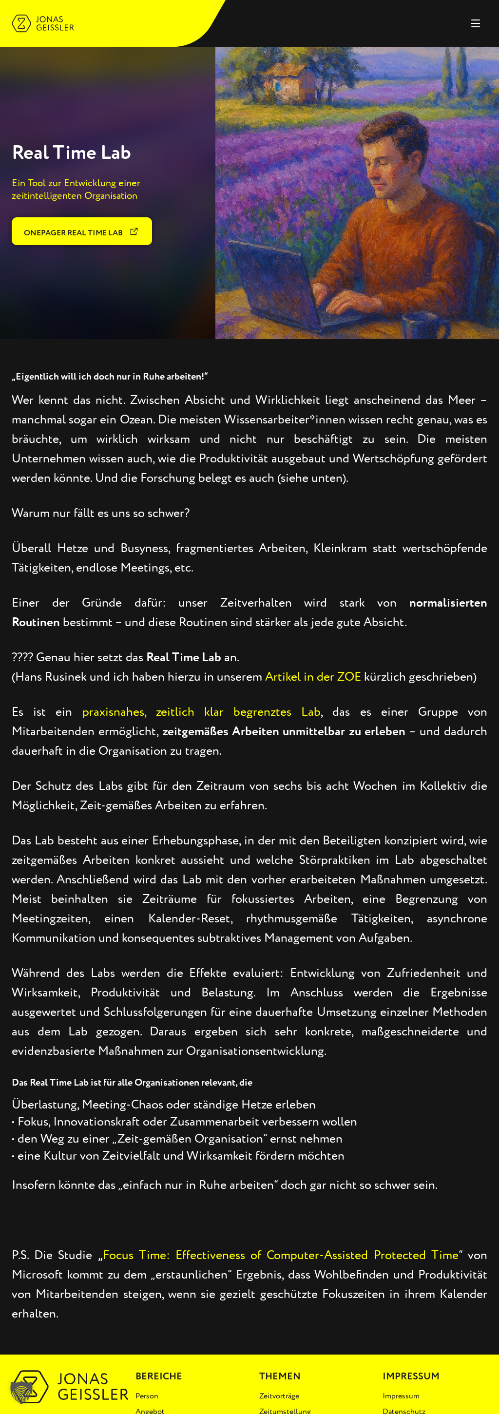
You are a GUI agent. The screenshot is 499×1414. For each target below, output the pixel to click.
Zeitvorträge (279, 1396)
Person (146, 1396)
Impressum (401, 1396)
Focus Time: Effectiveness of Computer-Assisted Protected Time (281, 1255)
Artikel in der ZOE (313, 677)
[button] (21, 1392)
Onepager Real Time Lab (74, 233)
